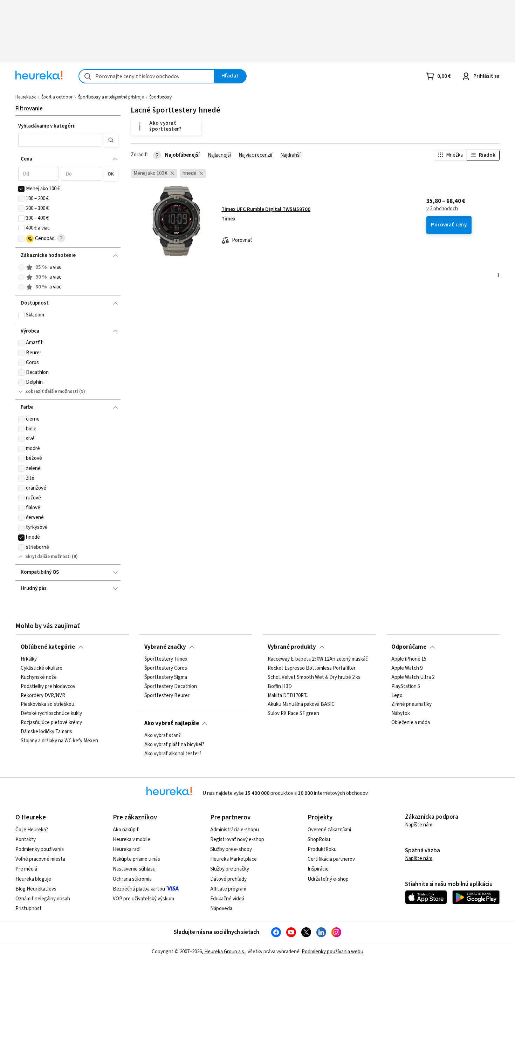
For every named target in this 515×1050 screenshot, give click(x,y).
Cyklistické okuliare (41, 668)
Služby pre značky (229, 869)
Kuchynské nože (39, 677)
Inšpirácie (318, 869)
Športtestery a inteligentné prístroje (111, 97)
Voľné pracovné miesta (40, 859)
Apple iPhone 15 (408, 659)
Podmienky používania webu (332, 951)
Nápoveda (221, 908)
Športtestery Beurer (167, 695)
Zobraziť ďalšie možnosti (51, 391)
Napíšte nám (418, 825)
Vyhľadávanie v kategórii (47, 126)
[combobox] (146, 76)
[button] (60, 140)
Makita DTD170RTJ (288, 695)
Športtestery (160, 97)
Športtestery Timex (165, 659)
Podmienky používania (39, 849)
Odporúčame (408, 647)
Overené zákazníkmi (329, 829)
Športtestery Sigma (165, 677)
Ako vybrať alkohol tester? (172, 753)
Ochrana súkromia (132, 879)
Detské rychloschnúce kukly (51, 713)
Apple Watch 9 (407, 668)
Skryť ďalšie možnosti (48, 556)
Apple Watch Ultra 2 (412, 677)
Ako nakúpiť (126, 829)
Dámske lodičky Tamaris (46, 731)
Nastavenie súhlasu (134, 869)
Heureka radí (126, 849)
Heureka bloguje (33, 879)
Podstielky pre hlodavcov (48, 686)
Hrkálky (29, 659)
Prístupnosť (28, 908)
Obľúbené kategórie (48, 647)
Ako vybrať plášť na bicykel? (174, 744)
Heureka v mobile (131, 839)
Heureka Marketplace (233, 859)
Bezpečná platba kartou (139, 889)
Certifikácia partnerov (331, 859)
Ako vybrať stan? (162, 735)
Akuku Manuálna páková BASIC (301, 704)
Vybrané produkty (292, 647)
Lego (397, 695)
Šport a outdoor (57, 97)
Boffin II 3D (280, 686)
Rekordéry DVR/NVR (43, 695)
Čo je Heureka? (31, 829)
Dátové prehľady (228, 879)
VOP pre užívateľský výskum (143, 898)
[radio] (21, 267)
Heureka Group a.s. (224, 951)
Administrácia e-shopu (234, 829)
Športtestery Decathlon (170, 686)
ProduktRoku (322, 849)
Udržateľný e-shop (328, 879)
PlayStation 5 (405, 686)
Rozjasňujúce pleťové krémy (51, 722)
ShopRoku (319, 839)
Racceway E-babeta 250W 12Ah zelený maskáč (318, 659)
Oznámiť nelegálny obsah (42, 898)
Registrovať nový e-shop (237, 839)
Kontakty (25, 839)
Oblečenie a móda (410, 722)
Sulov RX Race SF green (293, 713)
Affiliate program (228, 889)
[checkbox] (21, 189)
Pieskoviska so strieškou (47, 704)
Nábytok (400, 713)
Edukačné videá (227, 898)
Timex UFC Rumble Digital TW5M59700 (265, 209)
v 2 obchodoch (442, 208)
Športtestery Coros (165, 668)
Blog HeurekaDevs (35, 889)
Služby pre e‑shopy (231, 849)
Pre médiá (26, 869)
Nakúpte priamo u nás (136, 859)
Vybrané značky (165, 647)
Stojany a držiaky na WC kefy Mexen (59, 740)
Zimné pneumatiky (411, 704)
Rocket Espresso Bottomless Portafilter (312, 668)
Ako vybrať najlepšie (171, 723)
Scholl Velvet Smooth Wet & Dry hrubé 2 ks (314, 677)
